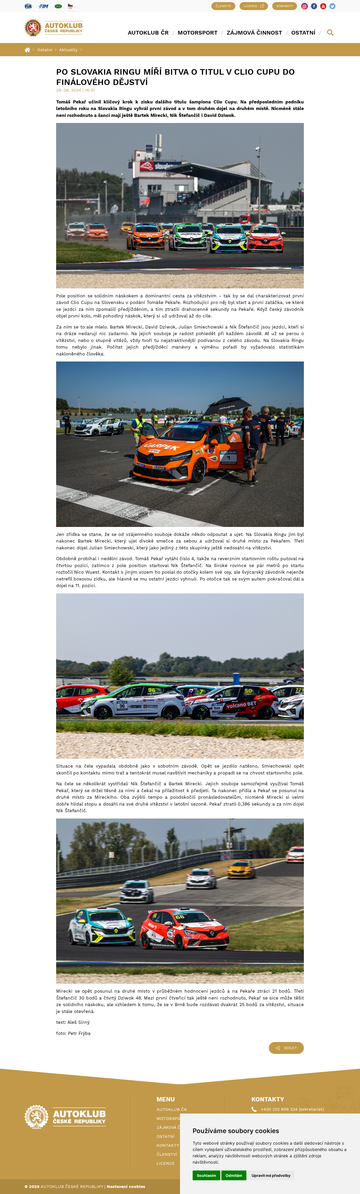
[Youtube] (323, 6)
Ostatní (303, 32)
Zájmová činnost (254, 32)
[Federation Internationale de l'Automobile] (28, 6)
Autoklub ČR (148, 32)
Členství (223, 6)
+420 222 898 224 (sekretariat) (292, 1109)
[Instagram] (304, 6)
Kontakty (284, 6)
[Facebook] (314, 6)
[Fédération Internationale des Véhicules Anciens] (58, 6)
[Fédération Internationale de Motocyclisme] (43, 6)
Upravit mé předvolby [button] (271, 1175)
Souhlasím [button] (206, 1175)
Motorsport (198, 32)
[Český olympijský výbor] (70, 6)
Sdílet (290, 1048)
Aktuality (68, 49)
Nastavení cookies (126, 1186)
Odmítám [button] (234, 1175)
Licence (250, 6)
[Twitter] (332, 6)
